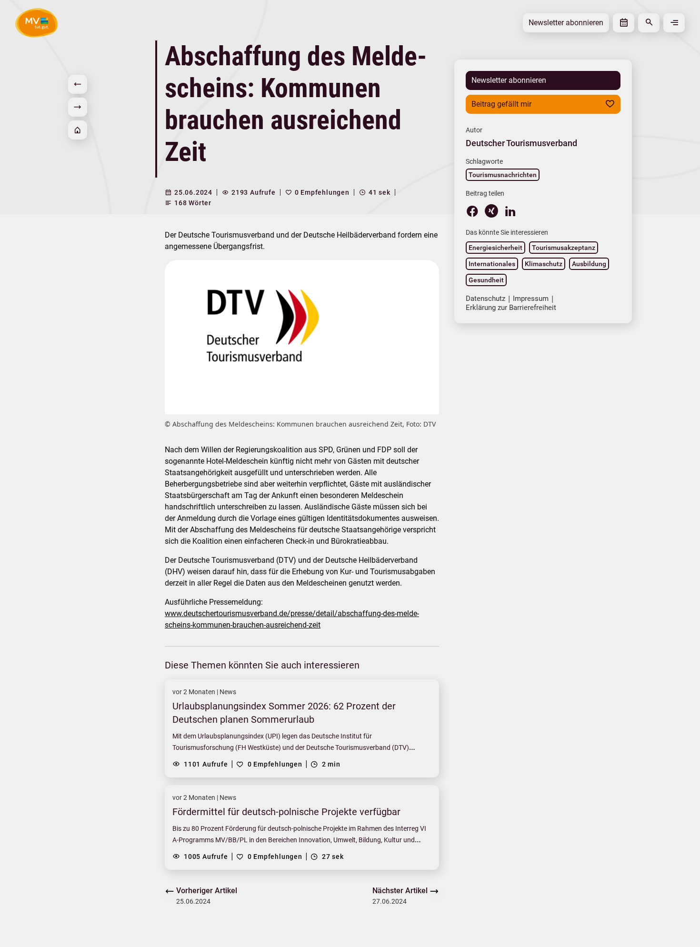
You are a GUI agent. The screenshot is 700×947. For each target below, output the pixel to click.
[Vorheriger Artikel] (77, 84)
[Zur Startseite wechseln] (36, 22)
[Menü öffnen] (674, 22)
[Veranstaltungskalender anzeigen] (623, 22)
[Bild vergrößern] (302, 337)
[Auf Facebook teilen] (472, 210)
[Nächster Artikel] (77, 107)
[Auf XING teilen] (491, 211)
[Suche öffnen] (649, 22)
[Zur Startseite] (77, 130)
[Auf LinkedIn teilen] (510, 210)
